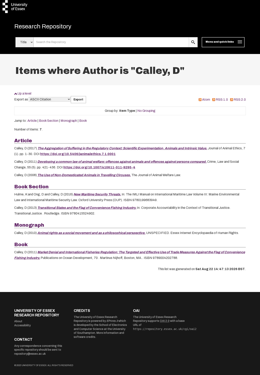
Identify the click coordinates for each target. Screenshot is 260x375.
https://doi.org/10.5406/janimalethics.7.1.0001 (78, 154)
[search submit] (193, 42)
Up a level (24, 93)
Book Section (48, 120)
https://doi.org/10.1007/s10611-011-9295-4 (99, 167)
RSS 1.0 (222, 99)
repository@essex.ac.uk (30, 353)
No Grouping (146, 110)
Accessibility (22, 325)
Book (83, 120)
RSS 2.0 (240, 99)
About (18, 321)
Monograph (69, 120)
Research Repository (42, 26)
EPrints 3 (112, 320)
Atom (206, 99)
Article (32, 120)
